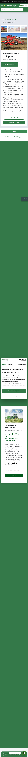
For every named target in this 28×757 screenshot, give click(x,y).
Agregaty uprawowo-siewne (20, 20)
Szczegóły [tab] (11, 364)
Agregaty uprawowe (7, 20)
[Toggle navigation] (2, 5)
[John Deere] (23, 5)
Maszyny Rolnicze (13, 19)
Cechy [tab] (14, 131)
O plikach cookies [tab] (21, 364)
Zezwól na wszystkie (14, 390)
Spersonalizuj (13, 395)
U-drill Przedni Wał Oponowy (14, 137)
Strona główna (4, 19)
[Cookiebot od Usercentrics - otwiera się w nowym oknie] (19, 360)
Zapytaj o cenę (14, 122)
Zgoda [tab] (4, 364)
